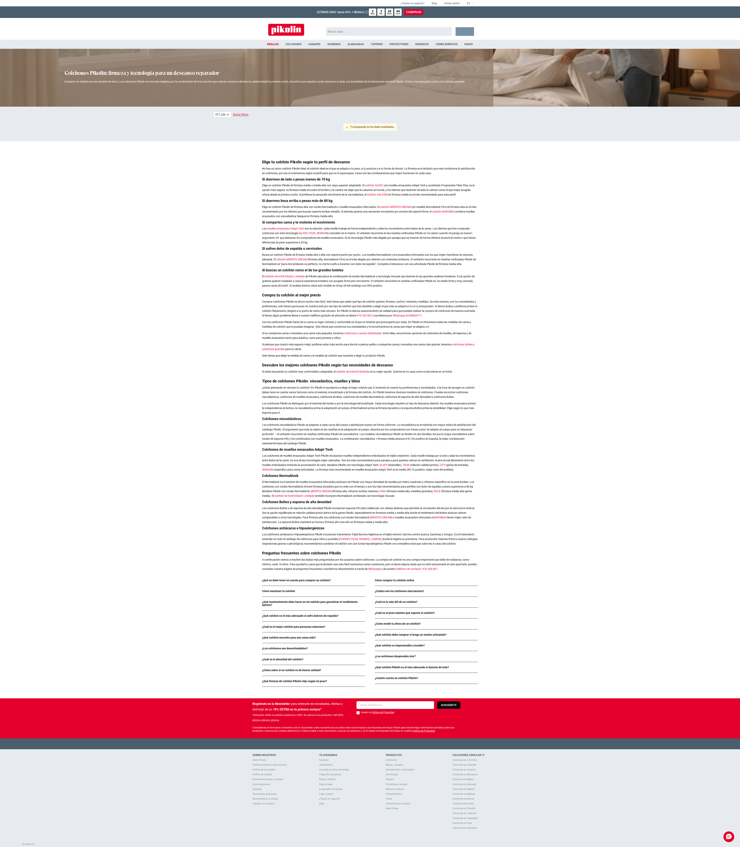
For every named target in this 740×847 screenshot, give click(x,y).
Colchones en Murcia (463, 798)
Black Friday (392, 808)
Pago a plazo (326, 794)
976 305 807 (364, 315)
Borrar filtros (240, 114)
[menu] (370, 44)
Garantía (257, 789)
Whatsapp (374, 568)
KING (383, 491)
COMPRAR (413, 12)
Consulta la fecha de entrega (334, 769)
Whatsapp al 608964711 (407, 315)
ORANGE (364, 539)
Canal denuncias (261, 784)
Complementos (394, 794)
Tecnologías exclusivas (264, 794)
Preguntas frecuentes (330, 774)
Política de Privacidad (383, 712)
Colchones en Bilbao (463, 779)
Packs (389, 798)
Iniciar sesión (452, 3)
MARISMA (439, 517)
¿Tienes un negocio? (412, 3)
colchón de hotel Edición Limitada (285, 276)
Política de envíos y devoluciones (269, 764)
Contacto (324, 760)
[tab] (313, 580)
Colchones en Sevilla (463, 803)
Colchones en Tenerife (463, 808)
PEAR (354, 539)
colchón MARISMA (443, 211)
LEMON (375, 539)
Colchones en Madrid (463, 789)
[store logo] (286, 28)
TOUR (311, 233)
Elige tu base (325, 784)
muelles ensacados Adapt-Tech (285, 228)
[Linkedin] (385, 744)
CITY (443, 465)
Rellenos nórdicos (395, 789)
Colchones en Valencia (464, 813)
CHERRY (345, 539)
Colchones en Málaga (463, 794)
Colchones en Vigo (462, 823)
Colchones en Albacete (464, 764)
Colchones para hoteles (398, 803)
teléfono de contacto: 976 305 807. (417, 568)
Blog (434, 3)
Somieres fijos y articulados (400, 769)
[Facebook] (355, 744)
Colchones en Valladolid (465, 818)
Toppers (390, 779)
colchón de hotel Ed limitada (353, 371)
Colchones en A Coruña (464, 760)
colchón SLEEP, (374, 185)
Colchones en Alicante (464, 769)
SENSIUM (322, 233)
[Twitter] (362, 744)
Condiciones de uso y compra (267, 779)
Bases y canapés (394, 764)
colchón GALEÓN (377, 194)
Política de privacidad (263, 769)
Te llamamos (326, 764)
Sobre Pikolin (259, 760)
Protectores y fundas (396, 784)
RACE (437, 491)
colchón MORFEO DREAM (395, 206)
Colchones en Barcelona (465, 774)
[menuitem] (273, 44)
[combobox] (389, 31)
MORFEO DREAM (321, 491)
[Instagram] (377, 744)
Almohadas (392, 774)
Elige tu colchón (327, 779)
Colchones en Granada (464, 784)
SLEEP (303, 233)
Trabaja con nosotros (263, 803)
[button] (468, 3)
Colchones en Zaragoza (464, 828)
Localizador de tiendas (331, 789)
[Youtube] (370, 744)
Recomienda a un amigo (265, 798)
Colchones (391, 760)
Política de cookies (262, 774)
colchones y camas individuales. (363, 333)
